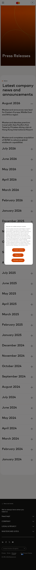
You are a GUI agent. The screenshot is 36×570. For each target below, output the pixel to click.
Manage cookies (18, 260)
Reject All (18, 255)
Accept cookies (18, 249)
